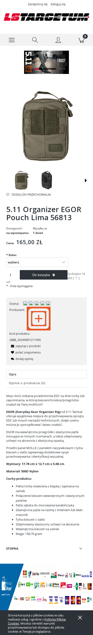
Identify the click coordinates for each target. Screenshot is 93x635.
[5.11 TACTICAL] (39, 318)
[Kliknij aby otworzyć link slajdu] (46, 62)
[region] (46, 62)
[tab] (46, 374)
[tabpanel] (46, 465)
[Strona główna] (46, 17)
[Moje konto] (58, 40)
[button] (11, 40)
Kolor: (11, 255)
